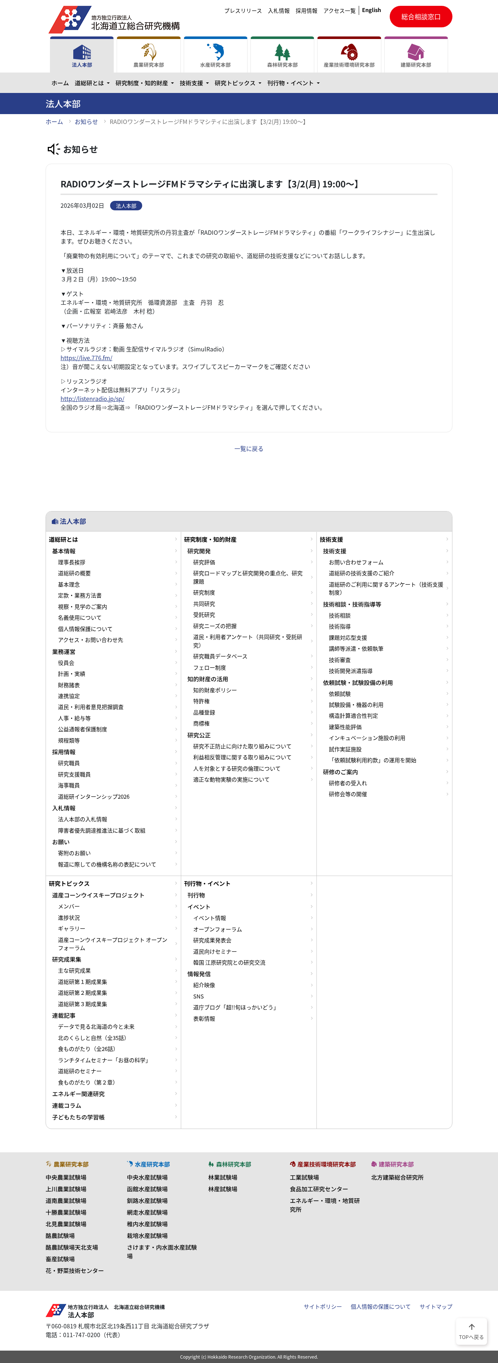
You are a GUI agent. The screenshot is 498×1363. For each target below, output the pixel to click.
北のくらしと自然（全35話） (93, 1038)
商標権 (201, 723)
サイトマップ (436, 1306)
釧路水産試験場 (147, 1200)
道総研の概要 (74, 573)
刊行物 (196, 895)
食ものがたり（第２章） (88, 1082)
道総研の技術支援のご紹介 (361, 573)
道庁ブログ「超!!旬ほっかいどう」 (236, 1007)
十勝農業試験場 (66, 1212)
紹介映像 (204, 985)
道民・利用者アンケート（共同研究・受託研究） (247, 641)
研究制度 (204, 592)
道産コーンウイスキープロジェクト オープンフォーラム (112, 944)
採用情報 (307, 11)
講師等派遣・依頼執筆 (356, 648)
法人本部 (82, 64)
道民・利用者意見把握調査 (91, 707)
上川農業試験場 (66, 1188)
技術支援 (196, 82)
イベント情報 (209, 918)
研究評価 (204, 562)
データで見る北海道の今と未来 (96, 1027)
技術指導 (340, 626)
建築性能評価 (345, 727)
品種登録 (204, 712)
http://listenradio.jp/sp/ (92, 398)
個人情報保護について (85, 629)
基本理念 (69, 584)
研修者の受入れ (348, 783)
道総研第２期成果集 (82, 993)
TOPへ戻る (471, 1331)
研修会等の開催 (348, 794)
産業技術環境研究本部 (349, 64)
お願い (61, 841)
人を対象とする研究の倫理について (237, 768)
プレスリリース (243, 11)
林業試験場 (222, 1177)
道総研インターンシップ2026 (93, 797)
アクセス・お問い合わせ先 (90, 640)
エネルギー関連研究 (78, 1093)
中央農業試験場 (66, 1177)
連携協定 (69, 696)
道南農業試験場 (66, 1200)
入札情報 (279, 11)
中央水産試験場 (147, 1177)
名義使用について (80, 618)
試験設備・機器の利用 (356, 705)
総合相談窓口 (421, 17)
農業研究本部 (148, 64)
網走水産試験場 (147, 1212)
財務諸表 (69, 685)
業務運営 (63, 651)
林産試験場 (222, 1188)
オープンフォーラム (217, 929)
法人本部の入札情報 (82, 819)
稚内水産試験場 (147, 1223)
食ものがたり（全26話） (88, 1049)
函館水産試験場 (147, 1188)
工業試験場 (304, 1177)
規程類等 (69, 740)
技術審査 (340, 660)
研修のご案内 (340, 771)
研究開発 (199, 550)
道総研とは (94, 82)
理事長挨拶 (71, 562)
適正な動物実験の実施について (231, 779)
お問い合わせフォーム (356, 562)
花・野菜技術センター (75, 1270)
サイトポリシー (323, 1306)
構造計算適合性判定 (353, 716)
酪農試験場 (60, 1235)
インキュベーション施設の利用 (367, 738)
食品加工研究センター (319, 1188)
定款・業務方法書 (80, 595)
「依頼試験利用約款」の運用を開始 (372, 760)
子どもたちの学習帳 (78, 1117)
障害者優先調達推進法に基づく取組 (101, 830)
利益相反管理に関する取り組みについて (242, 757)
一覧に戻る (249, 448)
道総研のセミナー (80, 1071)
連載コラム (66, 1105)
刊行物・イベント (295, 82)
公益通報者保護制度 (82, 729)
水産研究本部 (215, 64)
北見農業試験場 (66, 1223)
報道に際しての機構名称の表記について (107, 864)
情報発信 (199, 973)
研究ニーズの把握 (215, 626)
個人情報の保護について (381, 1306)
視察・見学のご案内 (82, 607)
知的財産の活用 (207, 678)
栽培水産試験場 (147, 1235)
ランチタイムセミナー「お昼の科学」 (104, 1060)
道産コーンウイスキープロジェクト (98, 895)
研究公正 (199, 735)
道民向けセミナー (215, 951)
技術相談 (340, 615)
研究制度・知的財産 (146, 82)
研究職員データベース (220, 656)
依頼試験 (340, 694)
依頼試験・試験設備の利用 (358, 682)
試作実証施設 (345, 749)
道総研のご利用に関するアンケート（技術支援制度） (386, 588)
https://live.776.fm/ (86, 357)
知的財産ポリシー (215, 690)
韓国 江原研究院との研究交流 (229, 962)
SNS (198, 996)
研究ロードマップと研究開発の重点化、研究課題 (248, 577)
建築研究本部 (416, 64)
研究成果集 (66, 959)
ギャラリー (71, 928)
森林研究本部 (282, 64)
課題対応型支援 (348, 638)
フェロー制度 (209, 667)
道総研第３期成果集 (82, 1004)
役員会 (66, 663)
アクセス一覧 (339, 11)
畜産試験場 (60, 1258)
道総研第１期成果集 (82, 982)
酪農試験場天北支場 (72, 1247)
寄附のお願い (74, 853)
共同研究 (204, 604)
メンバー (69, 906)
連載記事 (63, 1015)
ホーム (60, 82)
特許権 (201, 701)
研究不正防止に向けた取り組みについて (242, 746)
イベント (199, 906)
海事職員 (69, 785)
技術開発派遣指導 (351, 671)
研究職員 (69, 763)
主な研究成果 (74, 970)
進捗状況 (69, 918)
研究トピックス (239, 82)
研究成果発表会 (212, 940)
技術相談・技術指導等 (352, 604)
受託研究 (204, 615)
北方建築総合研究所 (397, 1177)
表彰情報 (204, 1019)
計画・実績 (71, 674)
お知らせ (86, 121)
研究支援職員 (74, 774)
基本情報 (63, 550)
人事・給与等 (74, 718)
